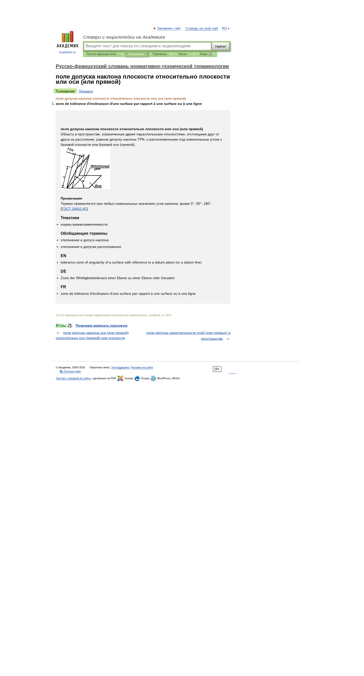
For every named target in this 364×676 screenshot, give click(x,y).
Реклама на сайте (141, 367)
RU (224, 28)
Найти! (220, 46)
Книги (183, 54)
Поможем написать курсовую (102, 325)
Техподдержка (120, 367)
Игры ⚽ (206, 54)
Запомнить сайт (169, 28)
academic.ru (67, 52)
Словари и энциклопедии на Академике (124, 37)
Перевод (86, 91)
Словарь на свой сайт (201, 28)
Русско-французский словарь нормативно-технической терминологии (103, 54)
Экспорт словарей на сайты (73, 378)
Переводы (160, 54)
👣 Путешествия (70, 371)
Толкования (136, 54)
